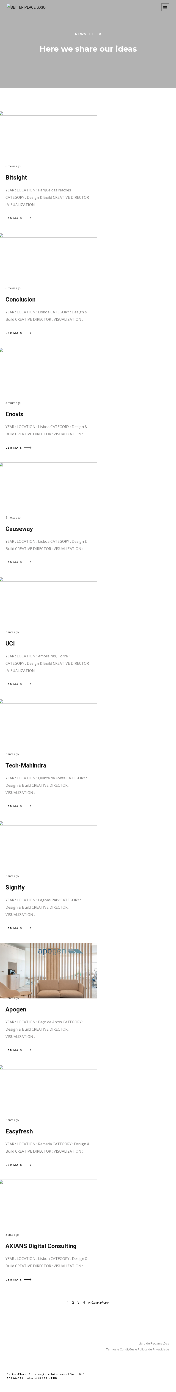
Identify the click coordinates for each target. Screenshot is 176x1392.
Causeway (19, 528)
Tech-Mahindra (26, 765)
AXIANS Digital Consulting (41, 1246)
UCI (10, 643)
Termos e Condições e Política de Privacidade (137, 1349)
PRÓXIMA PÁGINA (98, 1302)
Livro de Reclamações (154, 1343)
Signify (15, 887)
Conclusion (21, 299)
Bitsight (16, 177)
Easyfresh (19, 1131)
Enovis (14, 414)
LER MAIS (14, 218)
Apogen (16, 1009)
